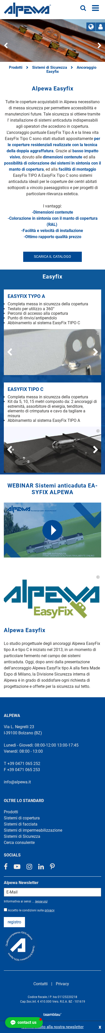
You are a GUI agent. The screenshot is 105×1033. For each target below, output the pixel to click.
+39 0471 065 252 (23, 763)
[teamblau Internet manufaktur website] (52, 1013)
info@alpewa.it (17, 782)
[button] (24, 1022)
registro (14, 922)
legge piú (41, 901)
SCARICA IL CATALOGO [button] (52, 256)
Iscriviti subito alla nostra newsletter (52, 1027)
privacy (50, 910)
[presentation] (5, 46)
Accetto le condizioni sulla (31, 910)
